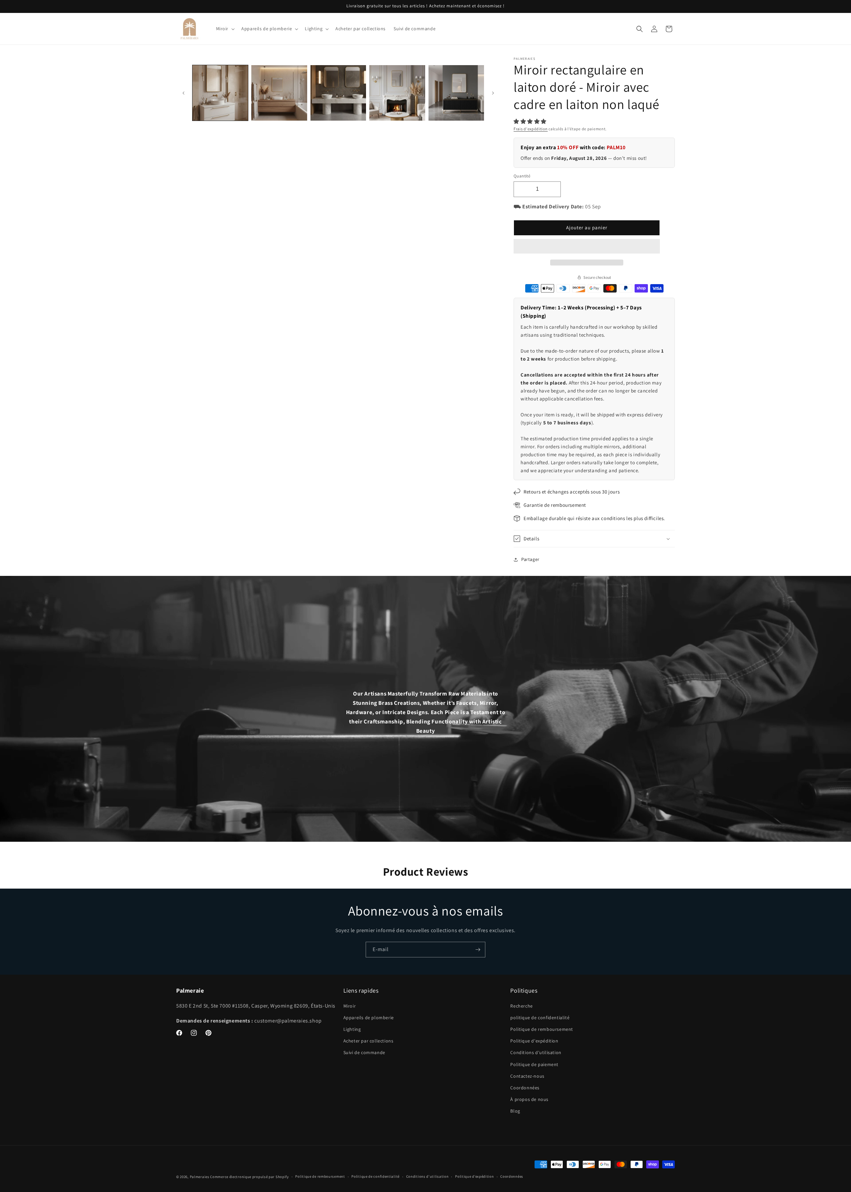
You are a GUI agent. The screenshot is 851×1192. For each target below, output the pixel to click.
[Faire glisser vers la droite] (493, 93)
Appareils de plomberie (368, 1018)
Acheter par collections (368, 1041)
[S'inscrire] (477, 949)
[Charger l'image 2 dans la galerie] (279, 93)
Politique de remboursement (541, 1029)
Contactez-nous (527, 1076)
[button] (531, 121)
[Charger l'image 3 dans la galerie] (338, 93)
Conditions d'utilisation (535, 1052)
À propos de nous (529, 1099)
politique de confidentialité (539, 1018)
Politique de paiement (534, 1064)
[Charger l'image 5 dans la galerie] (456, 93)
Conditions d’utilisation (427, 1176)
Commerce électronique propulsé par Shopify (249, 1176)
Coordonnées (525, 1088)
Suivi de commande (364, 1052)
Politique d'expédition (534, 1041)
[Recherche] (639, 29)
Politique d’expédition (474, 1176)
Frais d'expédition (531, 128)
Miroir (349, 1006)
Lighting (352, 1029)
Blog (515, 1111)
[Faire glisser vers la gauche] (183, 93)
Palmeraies (199, 1176)
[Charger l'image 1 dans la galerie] (220, 93)
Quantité (522, 176)
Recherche (521, 1006)
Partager (530, 559)
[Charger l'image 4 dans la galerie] (397, 93)
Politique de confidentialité (375, 1176)
